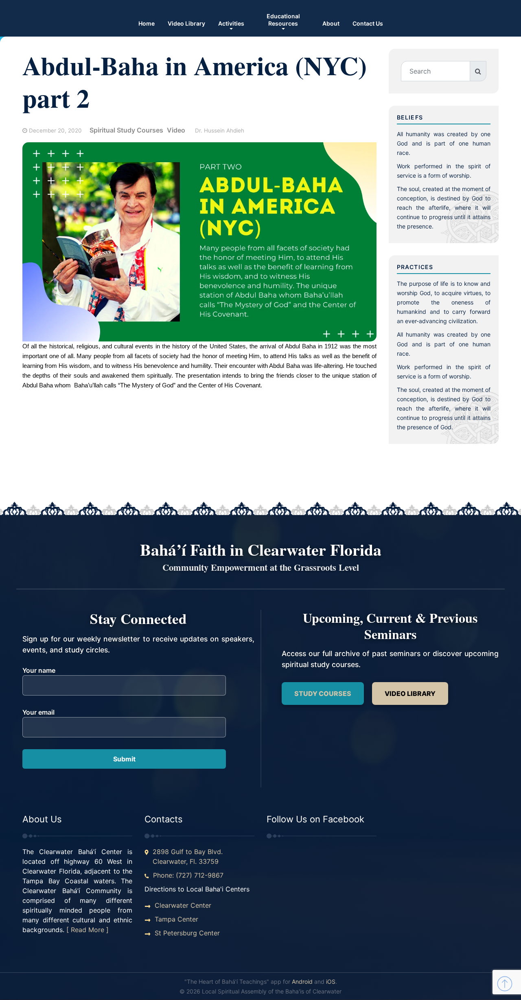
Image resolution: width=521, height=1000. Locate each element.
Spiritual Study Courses (126, 130)
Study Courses (322, 693)
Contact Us (367, 23)
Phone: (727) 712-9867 (188, 875)
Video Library (186, 23)
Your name (38, 670)
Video (176, 130)
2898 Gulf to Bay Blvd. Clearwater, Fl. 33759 (188, 856)
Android (302, 981)
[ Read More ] (87, 930)
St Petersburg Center (187, 933)
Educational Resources (283, 20)
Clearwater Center (183, 905)
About (330, 23)
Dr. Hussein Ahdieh (219, 130)
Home (146, 23)
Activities (231, 23)
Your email (38, 712)
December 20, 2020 (55, 130)
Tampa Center (176, 919)
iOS (330, 981)
